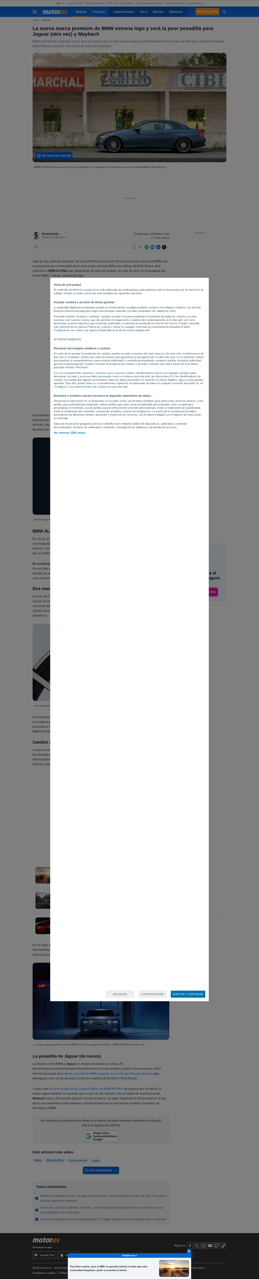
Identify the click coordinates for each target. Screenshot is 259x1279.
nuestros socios (105, 372)
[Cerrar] (189, 1251)
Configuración (152, 994)
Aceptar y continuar (188, 994)
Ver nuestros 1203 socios (69, 432)
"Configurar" (61, 386)
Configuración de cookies (69, 330)
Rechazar (120, 994)
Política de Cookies (98, 326)
